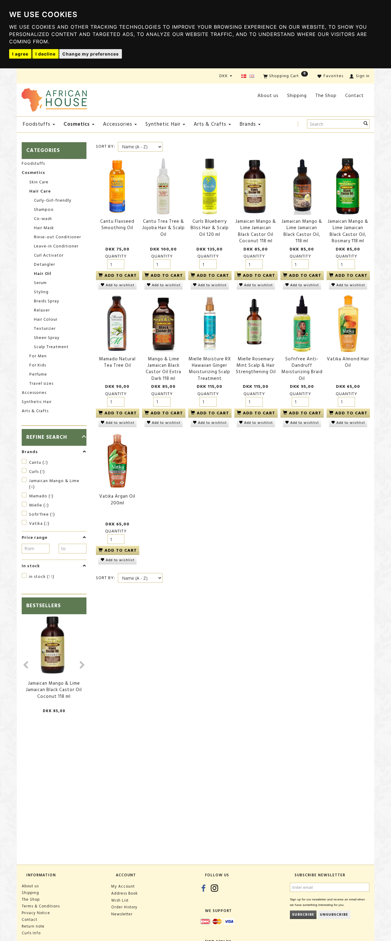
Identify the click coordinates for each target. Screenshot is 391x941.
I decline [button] (45, 53)
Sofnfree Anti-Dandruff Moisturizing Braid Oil (302, 369)
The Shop (326, 96)
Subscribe (303, 915)
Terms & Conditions (41, 906)
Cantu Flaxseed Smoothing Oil (117, 224)
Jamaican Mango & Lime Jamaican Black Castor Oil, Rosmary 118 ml (348, 231)
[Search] (366, 124)
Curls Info (31, 933)
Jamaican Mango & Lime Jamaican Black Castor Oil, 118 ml (302, 231)
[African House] (54, 99)
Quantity (116, 256)
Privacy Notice (36, 913)
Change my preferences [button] (90, 53)
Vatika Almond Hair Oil (348, 362)
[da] (243, 76)
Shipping (297, 96)
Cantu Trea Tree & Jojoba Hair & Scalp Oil (163, 228)
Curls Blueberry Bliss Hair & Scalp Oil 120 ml (210, 228)
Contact (354, 96)
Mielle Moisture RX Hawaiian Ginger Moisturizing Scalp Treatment (209, 369)
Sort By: (105, 146)
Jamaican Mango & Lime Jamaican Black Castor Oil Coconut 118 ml (54, 690)
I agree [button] (20, 53)
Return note (33, 926)
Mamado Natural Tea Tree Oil (117, 362)
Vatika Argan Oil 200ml (117, 499)
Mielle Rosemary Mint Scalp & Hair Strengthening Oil (256, 365)
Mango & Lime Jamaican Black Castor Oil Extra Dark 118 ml (163, 369)
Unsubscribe (334, 915)
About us (268, 96)
